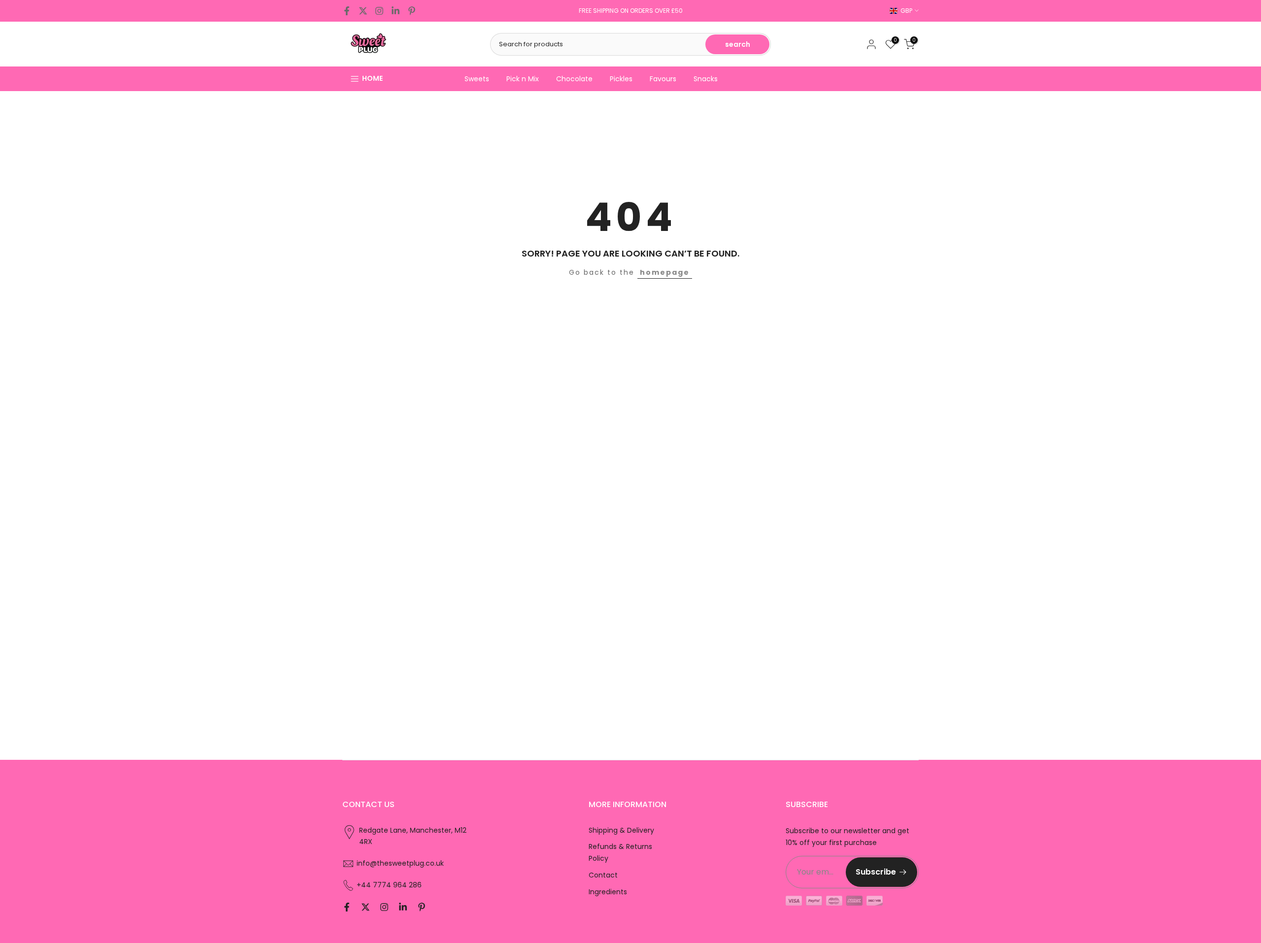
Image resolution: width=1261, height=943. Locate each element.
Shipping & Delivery (621, 830)
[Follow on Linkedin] (395, 11)
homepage (665, 272)
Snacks (706, 79)
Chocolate (574, 79)
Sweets (477, 79)
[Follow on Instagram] (379, 11)
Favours (663, 79)
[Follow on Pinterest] (411, 11)
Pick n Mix (522, 79)
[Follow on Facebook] (346, 11)
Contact (603, 875)
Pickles (621, 79)
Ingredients (608, 892)
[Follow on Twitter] (363, 11)
